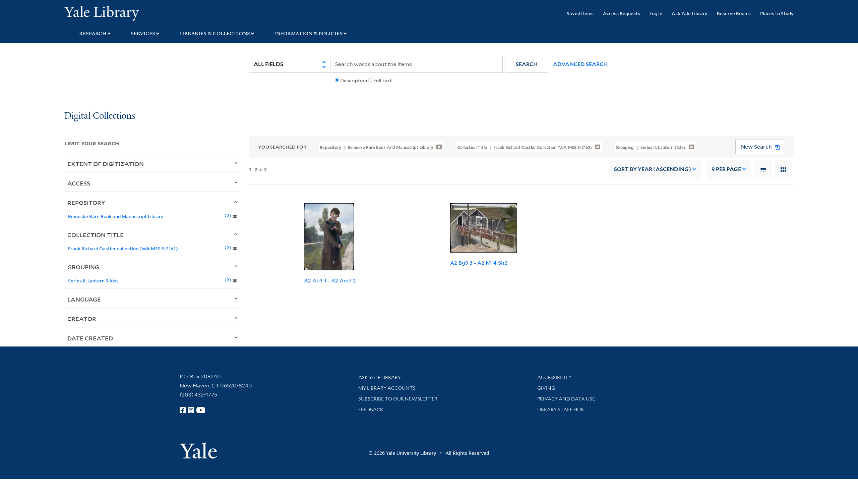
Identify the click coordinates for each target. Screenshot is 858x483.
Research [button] (93, 33)
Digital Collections (99, 116)
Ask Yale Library (690, 13)
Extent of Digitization (105, 164)
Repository (86, 203)
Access (78, 183)
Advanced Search (580, 64)
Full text (382, 80)
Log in (656, 13)
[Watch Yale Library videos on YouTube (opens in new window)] (200, 410)
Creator (81, 319)
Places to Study (777, 13)
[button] (526, 64)
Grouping (83, 267)
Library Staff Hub (560, 409)
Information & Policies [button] (308, 33)
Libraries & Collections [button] (214, 33)
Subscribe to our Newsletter (397, 398)
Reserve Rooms (734, 13)
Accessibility (554, 377)
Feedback (370, 409)
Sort (652, 169)
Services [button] (143, 33)
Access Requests (621, 13)
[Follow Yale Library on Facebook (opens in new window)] (183, 410)
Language (84, 299)
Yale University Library (119, 12)
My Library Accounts (387, 388)
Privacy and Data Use (566, 398)
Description (353, 80)
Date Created (90, 338)
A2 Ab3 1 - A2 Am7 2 (330, 280)
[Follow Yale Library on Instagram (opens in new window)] (191, 410)
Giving (546, 388)
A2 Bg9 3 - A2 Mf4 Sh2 (478, 262)
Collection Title (95, 235)
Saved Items (580, 13)
